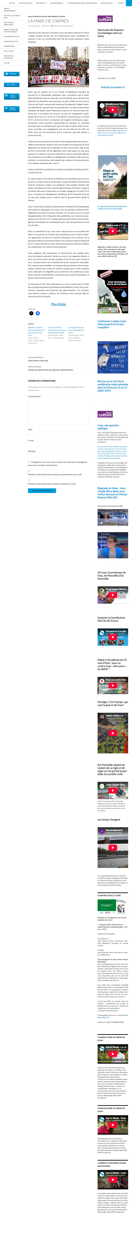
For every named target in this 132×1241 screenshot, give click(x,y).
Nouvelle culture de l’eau (12, 17)
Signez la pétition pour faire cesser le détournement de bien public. (112, 132)
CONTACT (121, 3)
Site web (31, 451)
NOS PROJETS (40, 3)
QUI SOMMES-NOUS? (25, 3)
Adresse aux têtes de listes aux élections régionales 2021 (50, 368)
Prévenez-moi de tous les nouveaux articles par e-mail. (52, 483)
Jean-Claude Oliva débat (112, 490)
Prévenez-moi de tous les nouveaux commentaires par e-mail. (55, 474)
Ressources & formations (9, 57)
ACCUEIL (12, 3)
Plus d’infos (58, 304)
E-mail (31, 440)
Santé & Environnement (10, 10)
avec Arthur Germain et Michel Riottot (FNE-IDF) (112, 494)
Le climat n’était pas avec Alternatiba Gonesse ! (76, 330)
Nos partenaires (56, 3)
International (9, 46)
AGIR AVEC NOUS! (106, 3)
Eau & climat (33, 16)
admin (46, 26)
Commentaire (34, 396)
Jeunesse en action (11, 41)
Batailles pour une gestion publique (11, 31)
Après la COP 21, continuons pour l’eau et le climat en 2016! (56, 330)
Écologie (43, 16)
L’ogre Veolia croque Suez (38, 359)
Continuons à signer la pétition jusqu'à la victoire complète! (112, 324)
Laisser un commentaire (63, 26)
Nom (30, 429)
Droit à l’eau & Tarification (9, 24)
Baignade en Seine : (109, 488)
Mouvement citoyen (56, 16)
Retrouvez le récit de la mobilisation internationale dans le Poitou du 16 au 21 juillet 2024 (113, 386)
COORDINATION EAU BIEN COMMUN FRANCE (82, 3)
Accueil (7, 63)
